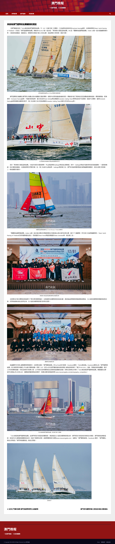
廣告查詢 (108, 542)
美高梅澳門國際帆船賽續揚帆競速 (22, 24)
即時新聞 (14, 14)
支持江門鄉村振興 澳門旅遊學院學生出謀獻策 (23, 509)
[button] (110, 13)
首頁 (7, 14)
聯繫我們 (103, 542)
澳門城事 (22, 14)
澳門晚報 (57, 3)
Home (98, 542)
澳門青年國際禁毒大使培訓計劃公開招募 (93, 509)
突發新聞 (31, 14)
